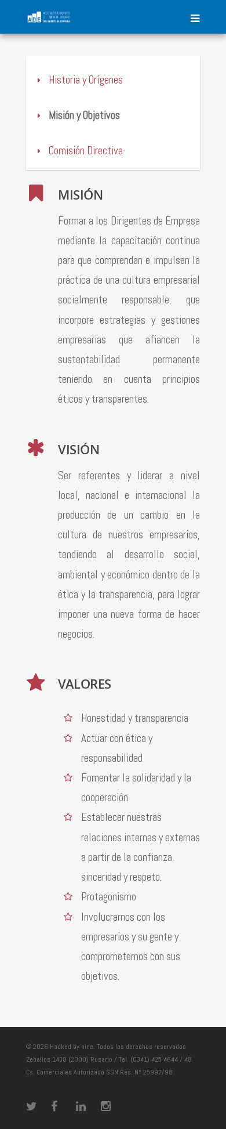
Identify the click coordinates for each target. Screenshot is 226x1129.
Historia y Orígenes (84, 80)
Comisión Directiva (84, 150)
